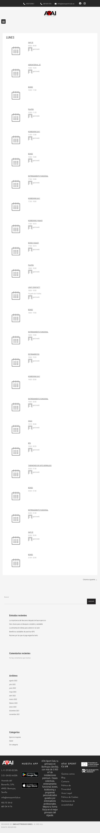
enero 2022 (12, 707)
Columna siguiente (90, 580)
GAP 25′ (30, 42)
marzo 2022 (13, 699)
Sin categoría (13, 745)
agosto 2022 (13, 681)
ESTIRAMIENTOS (33, 354)
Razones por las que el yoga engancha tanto (23, 635)
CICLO (30, 421)
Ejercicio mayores (15, 737)
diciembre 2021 (14, 711)
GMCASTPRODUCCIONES (23, 824)
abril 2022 (12, 696)
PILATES (31, 109)
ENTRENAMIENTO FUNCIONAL (38, 176)
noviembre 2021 (14, 714)
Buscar (6, 597)
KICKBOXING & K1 (34, 132)
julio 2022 (12, 684)
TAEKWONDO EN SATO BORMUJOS (39, 465)
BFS (29, 443)
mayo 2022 (12, 692)
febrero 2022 (13, 703)
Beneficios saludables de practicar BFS (22, 632)
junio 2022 (12, 688)
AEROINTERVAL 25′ (34, 65)
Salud (11, 741)
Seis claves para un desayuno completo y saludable (26, 624)
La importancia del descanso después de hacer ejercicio (27, 620)
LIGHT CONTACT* (34, 287)
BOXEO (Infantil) (33, 243)
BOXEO (30, 87)
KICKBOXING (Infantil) (35, 221)
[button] (3, 21)
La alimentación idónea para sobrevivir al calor (24, 628)
